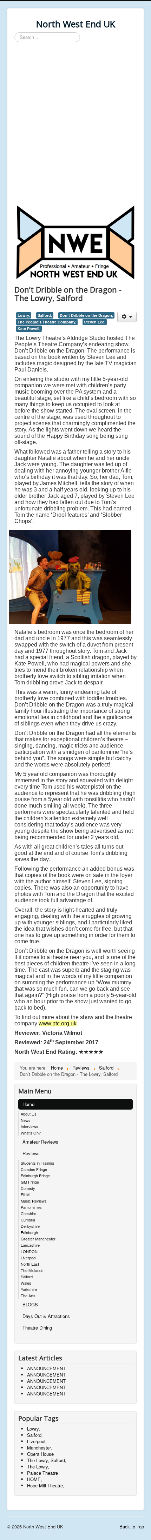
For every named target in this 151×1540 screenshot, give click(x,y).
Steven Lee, (94, 321)
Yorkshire (29, 1289)
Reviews (31, 1153)
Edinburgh (29, 1232)
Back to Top (131, 1526)
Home (28, 1104)
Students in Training (37, 1163)
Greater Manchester (38, 1238)
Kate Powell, (29, 328)
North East (30, 1264)
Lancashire (30, 1245)
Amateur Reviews (40, 1141)
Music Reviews (34, 1201)
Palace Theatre (42, 1472)
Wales (26, 1283)
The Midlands (32, 1270)
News (26, 1120)
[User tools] (127, 317)
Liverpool (28, 1257)
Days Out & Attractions (46, 1316)
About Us (29, 1114)
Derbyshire (30, 1226)
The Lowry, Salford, (46, 1460)
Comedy (28, 1188)
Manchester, (39, 1447)
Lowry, (24, 315)
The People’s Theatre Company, (47, 321)
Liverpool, (37, 1441)
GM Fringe (30, 1182)
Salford (27, 1276)
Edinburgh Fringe (35, 1175)
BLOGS (30, 1304)
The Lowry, (38, 1466)
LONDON (29, 1251)
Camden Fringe (34, 1169)
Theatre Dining (37, 1327)
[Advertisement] (75, 124)
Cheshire (28, 1213)
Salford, (45, 315)
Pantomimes (31, 1207)
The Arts (28, 1295)
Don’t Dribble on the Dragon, (86, 315)
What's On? (31, 1133)
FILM (25, 1194)
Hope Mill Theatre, (45, 1485)
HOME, (34, 1479)
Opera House (40, 1454)
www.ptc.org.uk (58, 1023)
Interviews (29, 1126)
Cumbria (28, 1220)
